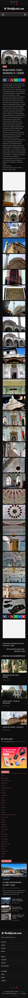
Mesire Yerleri (4, 829)
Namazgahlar (4, 834)
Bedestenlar (4, 783)
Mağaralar (3, 824)
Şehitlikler (3, 846)
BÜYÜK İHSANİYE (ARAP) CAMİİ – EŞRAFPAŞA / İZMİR (15, 650)
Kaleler (3, 810)
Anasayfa (3, 942)
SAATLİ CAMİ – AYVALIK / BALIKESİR (11, 702)
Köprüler (3, 822)
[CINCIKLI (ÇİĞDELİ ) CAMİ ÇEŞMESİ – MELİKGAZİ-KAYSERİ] (6, 917)
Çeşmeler (3, 792)
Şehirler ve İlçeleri (5, 844)
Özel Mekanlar (4, 839)
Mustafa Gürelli (15, 76)
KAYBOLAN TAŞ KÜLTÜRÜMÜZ (8, 814)
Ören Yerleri (4, 836)
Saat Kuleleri (4, 841)
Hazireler (3, 807)
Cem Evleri (3, 790)
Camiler (4, 66)
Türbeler (3, 853)
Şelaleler (3, 849)
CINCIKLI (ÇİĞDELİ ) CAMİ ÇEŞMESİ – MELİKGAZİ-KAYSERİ (18, 916)
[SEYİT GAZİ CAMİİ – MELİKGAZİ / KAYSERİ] (6, 909)
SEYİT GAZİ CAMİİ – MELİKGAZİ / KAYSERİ (17, 907)
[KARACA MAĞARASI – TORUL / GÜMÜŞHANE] (6, 901)
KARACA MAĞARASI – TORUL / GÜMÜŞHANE (17, 899)
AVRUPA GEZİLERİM (6, 780)
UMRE (2, 856)
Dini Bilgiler (4, 795)
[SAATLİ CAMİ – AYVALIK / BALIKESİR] (14, 686)
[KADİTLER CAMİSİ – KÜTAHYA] (14, 712)
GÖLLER (3, 800)
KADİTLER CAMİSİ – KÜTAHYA (13, 727)
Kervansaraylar (5, 817)
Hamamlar (3, 802)
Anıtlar (3, 775)
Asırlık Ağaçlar (4, 778)
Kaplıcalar (3, 812)
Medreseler (4, 827)
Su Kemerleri (4, 851)
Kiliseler (3, 819)
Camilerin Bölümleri (6, 788)
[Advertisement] (14, 31)
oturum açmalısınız (19, 741)
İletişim (3, 951)
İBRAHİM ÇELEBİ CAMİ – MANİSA (11, 676)
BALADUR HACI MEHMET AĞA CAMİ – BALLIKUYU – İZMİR (13, 644)
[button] (14, 198)
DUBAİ (2, 797)
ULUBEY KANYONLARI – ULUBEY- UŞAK (12, 883)
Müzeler (3, 831)
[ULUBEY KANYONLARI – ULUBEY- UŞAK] (14, 870)
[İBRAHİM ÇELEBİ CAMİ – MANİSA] (14, 660)
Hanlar (3, 805)
